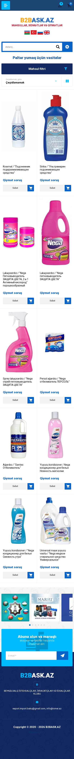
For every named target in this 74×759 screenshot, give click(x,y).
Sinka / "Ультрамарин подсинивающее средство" (52, 169)
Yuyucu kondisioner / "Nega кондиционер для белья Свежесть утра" (18, 553)
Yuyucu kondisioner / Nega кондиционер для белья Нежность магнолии (55, 467)
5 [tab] (41, 625)
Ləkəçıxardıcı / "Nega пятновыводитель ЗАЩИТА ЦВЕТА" (51, 276)
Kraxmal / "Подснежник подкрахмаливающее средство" (16, 169)
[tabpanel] (15, 607)
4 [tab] (38, 625)
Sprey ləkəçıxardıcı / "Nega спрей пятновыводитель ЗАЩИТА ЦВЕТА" (18, 381)
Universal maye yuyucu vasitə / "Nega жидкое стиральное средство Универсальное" (53, 555)
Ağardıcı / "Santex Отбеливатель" (13, 466)
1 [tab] (30, 625)
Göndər (62, 655)
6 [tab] (44, 625)
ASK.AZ (37, 20)
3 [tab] (35, 625)
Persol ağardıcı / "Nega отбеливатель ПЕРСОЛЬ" (55, 380)
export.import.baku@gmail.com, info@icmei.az (37, 708)
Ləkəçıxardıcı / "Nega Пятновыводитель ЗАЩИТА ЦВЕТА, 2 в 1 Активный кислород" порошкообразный (15, 279)
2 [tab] (32, 625)
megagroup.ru (37, 732)
